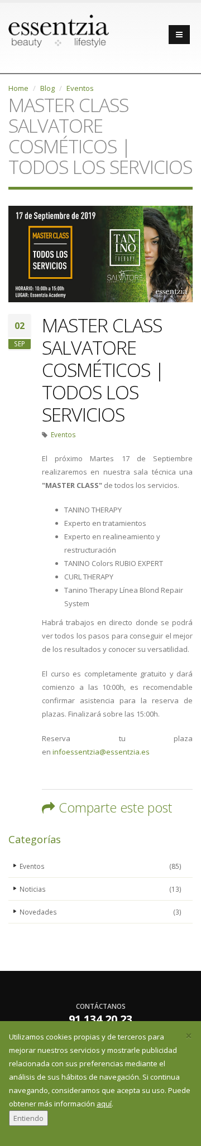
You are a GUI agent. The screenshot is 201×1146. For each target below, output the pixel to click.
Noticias (100, 888)
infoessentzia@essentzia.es (101, 752)
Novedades (100, 911)
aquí (104, 1104)
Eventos (80, 88)
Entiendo (28, 1118)
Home (18, 88)
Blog (47, 88)
